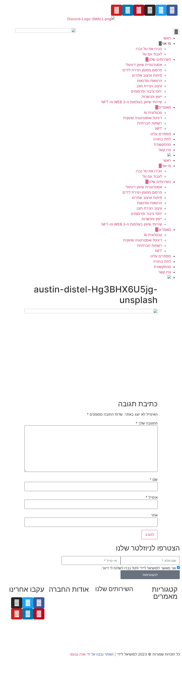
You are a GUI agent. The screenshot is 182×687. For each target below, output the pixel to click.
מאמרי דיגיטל (167, 623)
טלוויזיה (82, 621)
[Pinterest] (138, 10)
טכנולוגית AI (153, 112)
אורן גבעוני (77, 654)
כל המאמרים (168, 607)
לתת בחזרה (162, 139)
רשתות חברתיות (149, 123)
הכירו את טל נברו (149, 49)
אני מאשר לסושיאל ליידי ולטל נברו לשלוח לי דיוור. (138, 568)
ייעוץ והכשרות (152, 96)
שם (154, 479)
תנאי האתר (80, 626)
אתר (154, 515)
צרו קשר (164, 150)
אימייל (152, 497)
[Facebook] (172, 10)
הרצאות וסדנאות (149, 80)
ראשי (167, 38)
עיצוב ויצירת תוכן (149, 86)
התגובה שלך (147, 423)
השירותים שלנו (160, 59)
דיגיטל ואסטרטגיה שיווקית (142, 118)
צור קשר (82, 632)
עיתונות (64, 616)
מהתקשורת (162, 144)
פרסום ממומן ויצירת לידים (142, 70)
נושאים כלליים (167, 628)
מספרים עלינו (160, 134)
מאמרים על (168, 612)
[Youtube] (116, 10)
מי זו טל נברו (79, 600)
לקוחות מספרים (77, 610)
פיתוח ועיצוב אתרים (147, 75)
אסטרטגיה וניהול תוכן (117, 609)
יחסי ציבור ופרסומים (146, 91)
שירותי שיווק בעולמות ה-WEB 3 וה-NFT (131, 102)
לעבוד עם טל (152, 54)
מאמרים (164, 107)
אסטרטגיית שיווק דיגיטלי (143, 64)
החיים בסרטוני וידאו (163, 639)
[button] (176, 31)
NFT (158, 128)
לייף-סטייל (170, 633)
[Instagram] (149, 10)
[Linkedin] (127, 10)
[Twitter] (160, 10)
